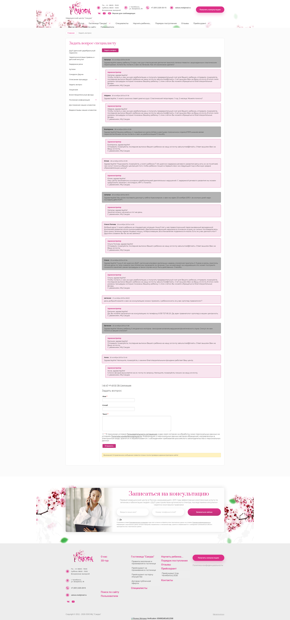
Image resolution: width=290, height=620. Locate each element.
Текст (105, 414)
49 (112, 385)
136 (118, 385)
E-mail (105, 405)
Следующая (125, 385)
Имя (105, 396)
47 (107, 385)
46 (104, 385)
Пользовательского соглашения (142, 434)
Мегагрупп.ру (218, 614)
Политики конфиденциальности (126, 436)
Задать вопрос (110, 50)
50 (115, 385)
